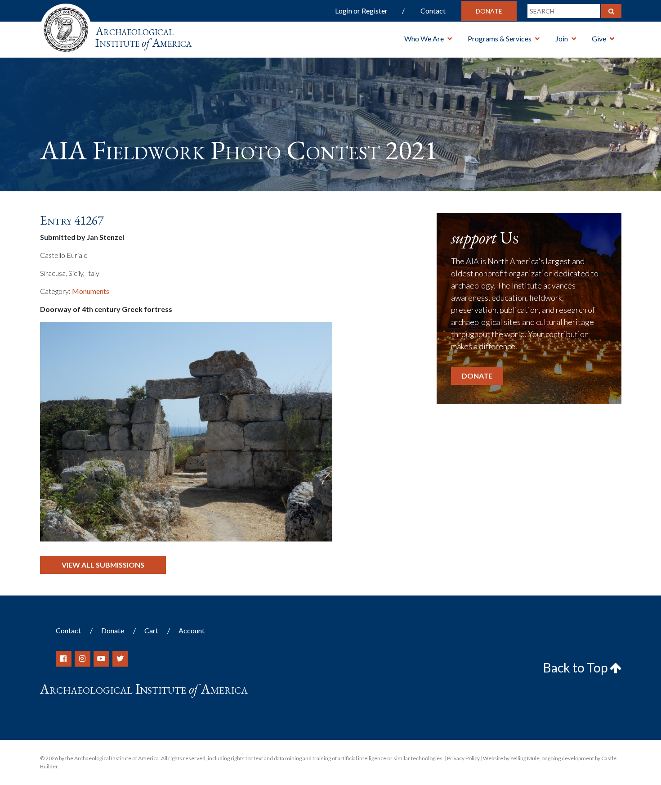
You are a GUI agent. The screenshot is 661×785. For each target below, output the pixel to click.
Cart (151, 630)
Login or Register (361, 10)
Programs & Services (499, 38)
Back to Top (576, 667)
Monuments (90, 291)
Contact (433, 10)
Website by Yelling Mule (511, 758)
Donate (489, 11)
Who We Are (424, 38)
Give (599, 38)
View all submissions (103, 564)
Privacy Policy (463, 758)
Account (192, 630)
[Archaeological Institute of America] (66, 27)
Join (561, 38)
